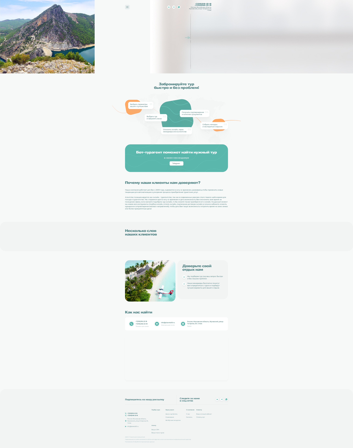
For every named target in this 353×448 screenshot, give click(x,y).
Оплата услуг (200, 417)
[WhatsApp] (178, 7)
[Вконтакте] (168, 7)
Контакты (189, 417)
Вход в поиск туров (157, 433)
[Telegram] (173, 7)
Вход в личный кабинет (204, 414)
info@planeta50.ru (168, 322)
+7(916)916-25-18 (203, 4)
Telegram (176, 163)
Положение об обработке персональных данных (140, 441)
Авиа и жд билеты (171, 414)
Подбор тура (155, 410)
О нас (188, 414)
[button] (3, 38)
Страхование (169, 417)
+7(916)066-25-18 (203, 5)
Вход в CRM (155, 429)
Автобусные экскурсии (173, 420)
